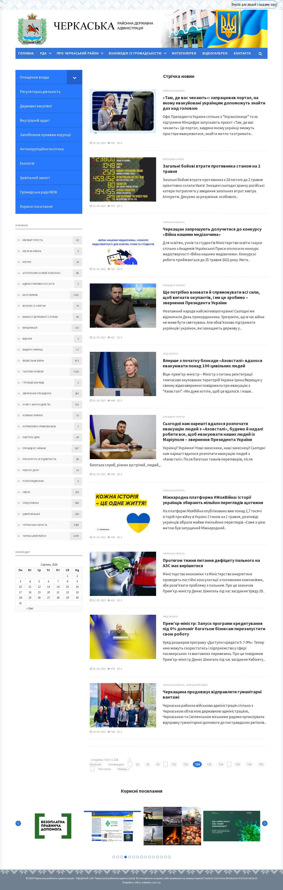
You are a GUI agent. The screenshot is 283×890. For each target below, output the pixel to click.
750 (261, 764)
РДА (43, 53)
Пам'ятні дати (31, 437)
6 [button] (133, 857)
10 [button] (149, 857)
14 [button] (165, 857)
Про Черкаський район (78, 53)
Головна (26, 53)
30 (157, 764)
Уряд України (170, 353)
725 (209, 764)
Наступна (104, 769)
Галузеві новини (33, 371)
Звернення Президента (37, 393)
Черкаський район (197, 685)
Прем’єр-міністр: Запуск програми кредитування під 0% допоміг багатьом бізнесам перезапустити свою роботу (214, 628)
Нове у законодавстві (36, 404)
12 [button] (157, 857)
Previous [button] (18, 823)
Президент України (174, 285)
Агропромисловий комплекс (42, 273)
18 (30, 592)
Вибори (27, 338)
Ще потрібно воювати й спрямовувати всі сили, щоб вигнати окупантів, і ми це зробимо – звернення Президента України (211, 297)
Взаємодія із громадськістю (135, 53)
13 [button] (161, 857)
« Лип (29, 608)
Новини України (33, 415)
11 (30, 587)
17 (20, 592)
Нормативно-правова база (39, 426)
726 (220, 764)
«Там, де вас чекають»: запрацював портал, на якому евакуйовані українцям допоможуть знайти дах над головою (214, 103)
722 (174, 764)
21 (58, 592)
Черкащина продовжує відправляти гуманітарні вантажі (212, 694)
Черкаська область (174, 90)
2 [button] (117, 857)
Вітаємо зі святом (34, 305)
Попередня (116, 764)
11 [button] (153, 857)
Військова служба (173, 159)
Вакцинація (30, 327)
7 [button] (137, 857)
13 (48, 587)
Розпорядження (33, 481)
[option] (52, 826)
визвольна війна (33, 360)
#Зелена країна (32, 251)
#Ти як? (27, 262)
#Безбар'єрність (33, 240)
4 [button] (125, 857)
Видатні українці (33, 349)
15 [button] (169, 857)
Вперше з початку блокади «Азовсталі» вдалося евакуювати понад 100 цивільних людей (212, 363)
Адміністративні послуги (39, 283)
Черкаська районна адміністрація (31, 29)
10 (137, 764)
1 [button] (113, 857)
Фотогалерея (184, 53)
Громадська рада (33, 382)
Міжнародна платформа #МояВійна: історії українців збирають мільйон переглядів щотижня (213, 499)
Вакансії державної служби (40, 316)
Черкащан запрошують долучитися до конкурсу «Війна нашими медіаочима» (212, 231)
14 (58, 587)
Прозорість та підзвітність (39, 459)
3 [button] (121, 857)
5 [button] (129, 857)
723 (185, 764)
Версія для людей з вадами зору (254, 4)
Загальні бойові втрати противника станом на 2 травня (211, 168)
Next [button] (265, 823)
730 (237, 764)
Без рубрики (30, 295)
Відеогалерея (215, 53)
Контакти (242, 53)
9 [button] (145, 857)
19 (39, 592)
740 (249, 764)
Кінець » (123, 769)
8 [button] (141, 857)
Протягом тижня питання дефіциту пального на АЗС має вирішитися (211, 562)
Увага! (26, 492)
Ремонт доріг (31, 470)
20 (147, 764)
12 (39, 587)
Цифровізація (31, 514)
